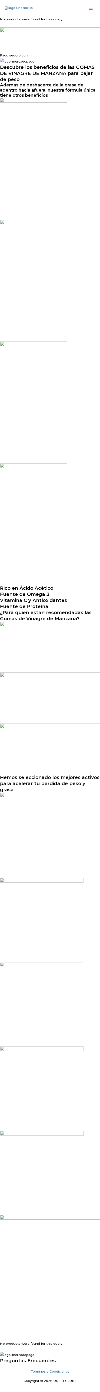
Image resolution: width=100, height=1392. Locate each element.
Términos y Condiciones (50, 1371)
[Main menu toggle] (91, 8)
